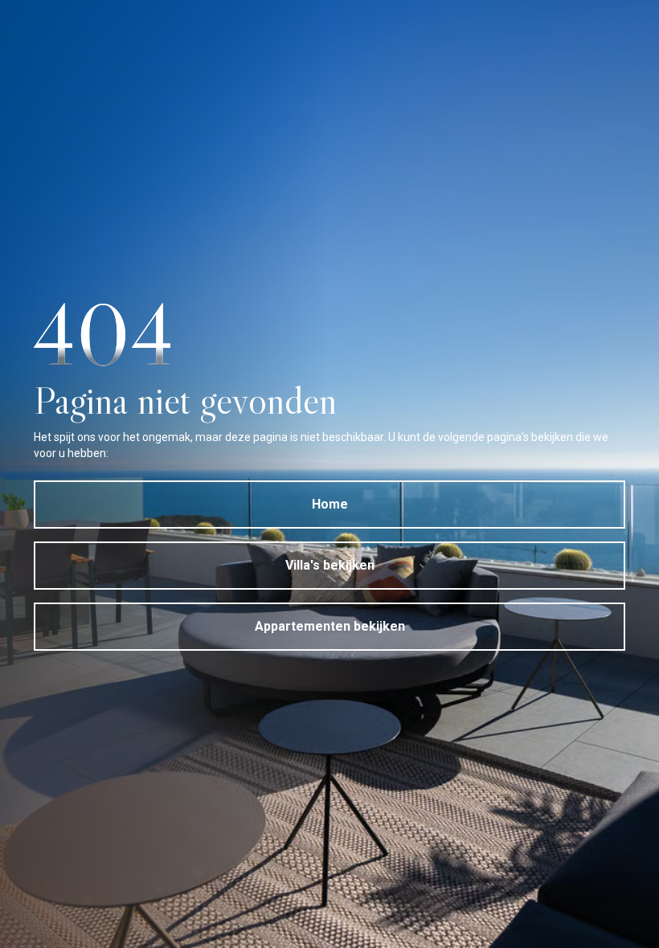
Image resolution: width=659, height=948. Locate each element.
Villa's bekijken (330, 565)
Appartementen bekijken (330, 626)
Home (330, 504)
